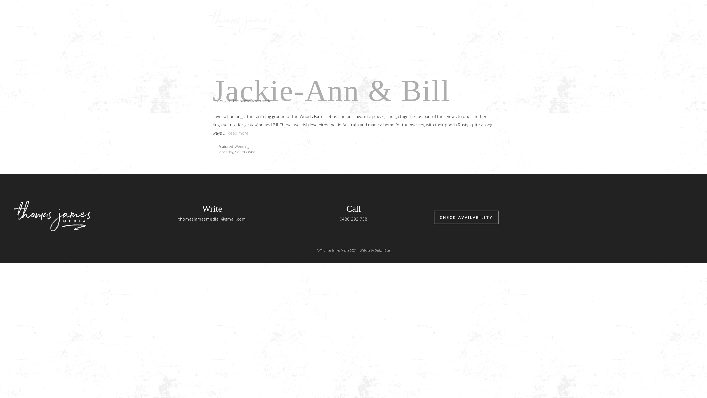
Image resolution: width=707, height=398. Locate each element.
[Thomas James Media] (242, 20)
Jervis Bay (225, 151)
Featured (225, 146)
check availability (466, 217)
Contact (485, 20)
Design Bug (382, 250)
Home (390, 20)
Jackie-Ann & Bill (331, 91)
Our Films (421, 20)
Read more (238, 133)
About (454, 20)
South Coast (245, 151)
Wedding (242, 146)
